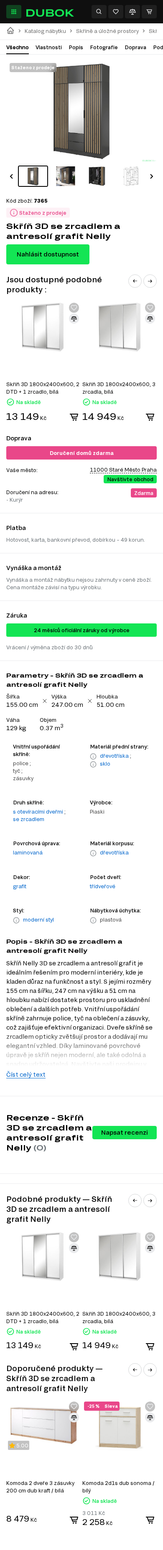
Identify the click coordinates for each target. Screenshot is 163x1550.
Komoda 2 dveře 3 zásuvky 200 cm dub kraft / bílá (40, 1486)
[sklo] (93, 764)
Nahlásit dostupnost (48, 254)
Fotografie (104, 47)
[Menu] (13, 11)
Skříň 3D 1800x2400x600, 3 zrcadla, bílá (118, 387)
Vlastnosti (49, 47)
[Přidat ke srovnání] (74, 319)
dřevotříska (114, 756)
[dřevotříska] (93, 756)
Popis (76, 47)
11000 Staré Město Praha (123, 469)
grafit (19, 886)
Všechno (17, 47)
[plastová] (93, 920)
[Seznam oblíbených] (115, 11)
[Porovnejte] (132, 11)
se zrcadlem (28, 819)
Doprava (135, 47)
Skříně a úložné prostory (107, 31)
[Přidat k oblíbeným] (74, 308)
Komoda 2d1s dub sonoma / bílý (118, 1486)
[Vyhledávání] (99, 11)
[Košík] (149, 11)
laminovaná (28, 852)
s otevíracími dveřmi (38, 811)
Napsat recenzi (124, 1132)
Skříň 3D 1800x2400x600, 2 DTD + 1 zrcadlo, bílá (42, 387)
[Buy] (74, 417)
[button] (11, 176)
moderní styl (38, 919)
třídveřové (102, 886)
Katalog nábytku (45, 31)
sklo (105, 763)
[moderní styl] (16, 920)
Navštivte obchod (130, 479)
